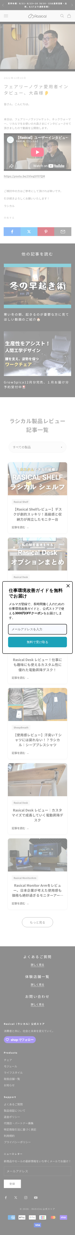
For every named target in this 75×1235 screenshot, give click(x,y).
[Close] (68, 585)
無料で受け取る (37, 642)
